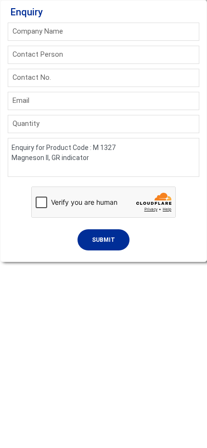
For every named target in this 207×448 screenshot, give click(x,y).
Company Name (38, 31)
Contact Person (38, 54)
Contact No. (32, 77)
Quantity (26, 123)
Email (21, 100)
